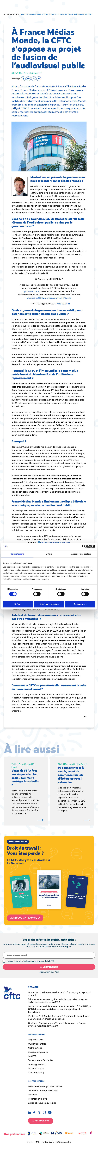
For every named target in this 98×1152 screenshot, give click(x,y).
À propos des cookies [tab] (81, 554)
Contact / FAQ (36, 1073)
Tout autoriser (80, 604)
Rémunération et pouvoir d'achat (45, 1087)
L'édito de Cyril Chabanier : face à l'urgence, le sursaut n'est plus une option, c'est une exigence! (58, 1017)
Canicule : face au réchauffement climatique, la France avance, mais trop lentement (57, 1024)
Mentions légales (47, 1142)
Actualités (15, 14)
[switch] (37, 594)
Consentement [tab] (17, 554)
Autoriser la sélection (49, 604)
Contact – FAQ (33, 1142)
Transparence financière (40, 1060)
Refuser (17, 604)
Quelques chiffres (37, 1044)
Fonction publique (37, 1099)
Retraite (32, 1095)
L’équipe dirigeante (38, 1052)
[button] (49, 880)
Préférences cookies (63, 1142)
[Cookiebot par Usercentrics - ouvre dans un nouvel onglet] (84, 546)
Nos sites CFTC (41, 1120)
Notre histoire (35, 1048)
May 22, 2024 (63, 304)
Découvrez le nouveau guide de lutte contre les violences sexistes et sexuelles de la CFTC (57, 1001)
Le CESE (32, 1056)
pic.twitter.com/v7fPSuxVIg (57, 298)
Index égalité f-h (36, 1065)
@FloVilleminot (31, 292)
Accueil (6, 14)
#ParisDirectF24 (35, 298)
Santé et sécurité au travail (42, 1103)
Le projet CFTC (36, 1040)
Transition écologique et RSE (43, 1091)
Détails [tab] (49, 554)
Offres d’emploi (36, 1069)
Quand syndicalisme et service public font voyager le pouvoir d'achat (59, 994)
